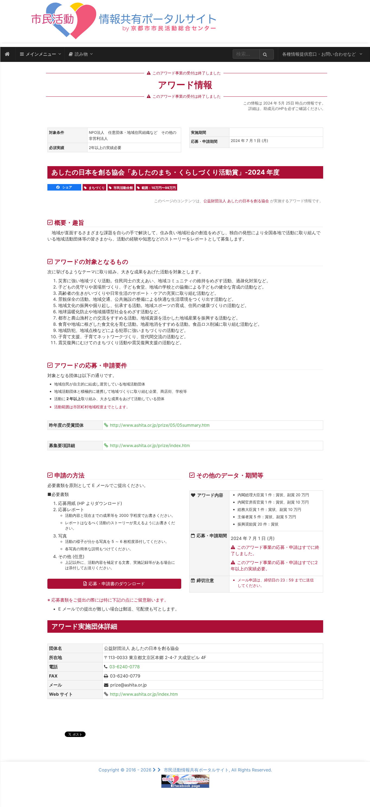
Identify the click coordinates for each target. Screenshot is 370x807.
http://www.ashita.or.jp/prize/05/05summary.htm (160, 425)
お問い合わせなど (319, 54)
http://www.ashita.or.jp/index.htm (144, 694)
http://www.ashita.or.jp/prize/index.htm (150, 445)
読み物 (81, 54)
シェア (66, 187)
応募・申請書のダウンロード (117, 583)
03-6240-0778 (124, 666)
